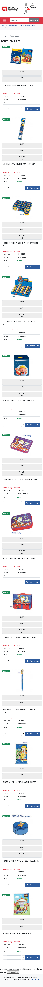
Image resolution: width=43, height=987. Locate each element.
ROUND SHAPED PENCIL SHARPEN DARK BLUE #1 (20, 244)
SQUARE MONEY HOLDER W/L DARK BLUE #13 (20, 401)
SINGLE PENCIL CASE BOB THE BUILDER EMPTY (21, 479)
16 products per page (11, 36)
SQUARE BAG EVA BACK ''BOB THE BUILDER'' (20, 637)
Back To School (13, 26)
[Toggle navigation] (4, 20)
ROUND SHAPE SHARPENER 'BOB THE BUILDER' (21, 861)
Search (35, 20)
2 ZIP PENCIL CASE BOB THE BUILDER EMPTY (20, 558)
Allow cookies (13, 972)
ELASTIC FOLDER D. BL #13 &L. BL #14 (17, 85)
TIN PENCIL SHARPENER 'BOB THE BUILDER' (19, 782)
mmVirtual (35, 979)
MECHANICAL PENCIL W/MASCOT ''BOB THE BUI (20, 711)
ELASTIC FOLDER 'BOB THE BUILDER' (17, 933)
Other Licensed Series (27, 26)
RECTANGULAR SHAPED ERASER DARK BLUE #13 (20, 323)
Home (3, 26)
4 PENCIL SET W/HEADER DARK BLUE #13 (19, 164)
